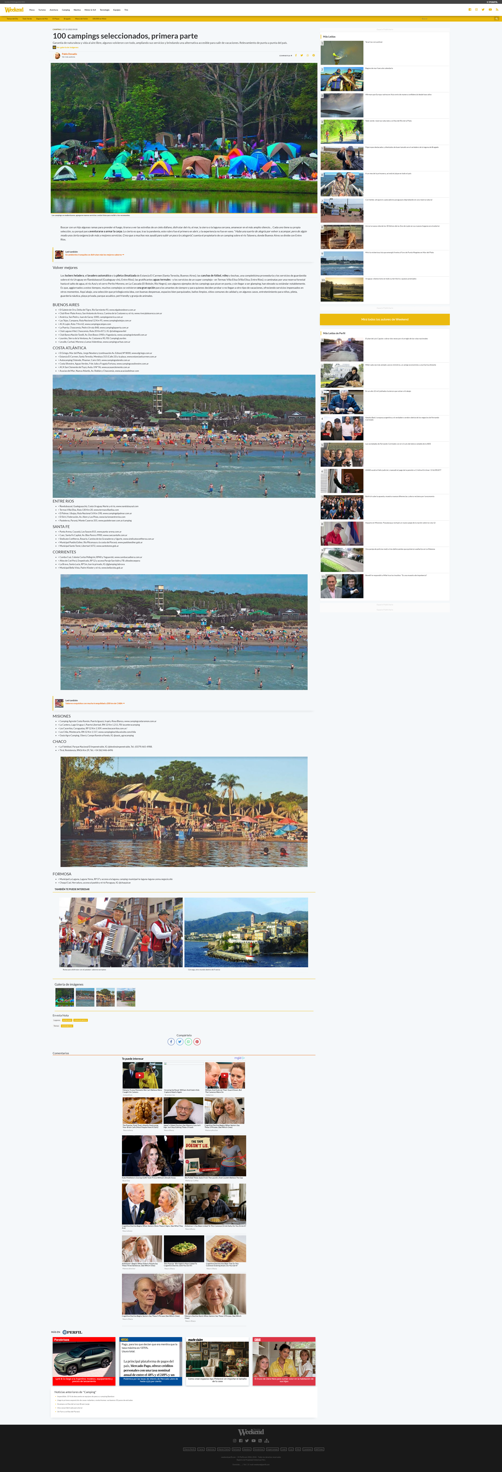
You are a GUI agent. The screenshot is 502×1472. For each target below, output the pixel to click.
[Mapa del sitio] (266, 1440)
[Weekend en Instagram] (234, 1440)
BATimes (319, 1449)
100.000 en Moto (99, 19)
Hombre (246, 1449)
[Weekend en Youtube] (254, 1440)
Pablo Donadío (69, 53)
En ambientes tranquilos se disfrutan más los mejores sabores (93, 254)
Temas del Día (12, 19)
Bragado (67, 19)
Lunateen (308, 1449)
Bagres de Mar (42, 19)
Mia (298, 1449)
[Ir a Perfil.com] (492, 2)
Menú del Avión (81, 19)
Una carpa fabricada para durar (70, 1408)
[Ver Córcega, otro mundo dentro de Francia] (246, 899)
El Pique (56, 19)
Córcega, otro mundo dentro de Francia (204, 969)
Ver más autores (68, 57)
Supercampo (272, 1449)
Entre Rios (67, 1020)
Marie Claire (223, 1449)
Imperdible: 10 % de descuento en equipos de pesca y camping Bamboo (85, 1396)
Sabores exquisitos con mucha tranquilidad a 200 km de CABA (93, 703)
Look (284, 1449)
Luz (291, 1449)
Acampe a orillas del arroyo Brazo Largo (73, 1404)
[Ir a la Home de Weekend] (251, 1432)
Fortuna (236, 1449)
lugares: (57, 1020)
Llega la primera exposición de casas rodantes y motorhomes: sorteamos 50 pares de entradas (95, 1400)
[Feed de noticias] (260, 1440)
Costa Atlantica (80, 1020)
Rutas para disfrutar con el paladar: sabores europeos (84, 969)
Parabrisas (258, 1449)
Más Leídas (329, 36)
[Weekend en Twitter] (247, 1440)
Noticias (211, 1449)
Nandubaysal (67, 1026)
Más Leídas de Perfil (334, 333)
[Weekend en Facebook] (240, 1440)
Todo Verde (27, 19)
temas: (56, 1026)
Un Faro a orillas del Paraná (68, 1411)
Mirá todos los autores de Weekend (385, 319)
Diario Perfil (189, 1449)
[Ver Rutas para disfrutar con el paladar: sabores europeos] (121, 899)
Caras (201, 1449)
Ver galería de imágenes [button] (67, 47)
